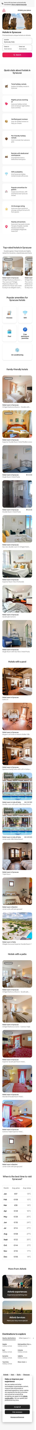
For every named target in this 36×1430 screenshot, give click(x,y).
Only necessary (17, 1412)
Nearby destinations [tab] (9, 1338)
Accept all (17, 1407)
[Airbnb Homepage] (3, 10)
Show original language (19, 4)
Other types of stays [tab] (25, 1338)
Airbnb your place (24, 10)
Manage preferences (17, 1417)
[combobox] (17, 42)
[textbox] (10, 49)
